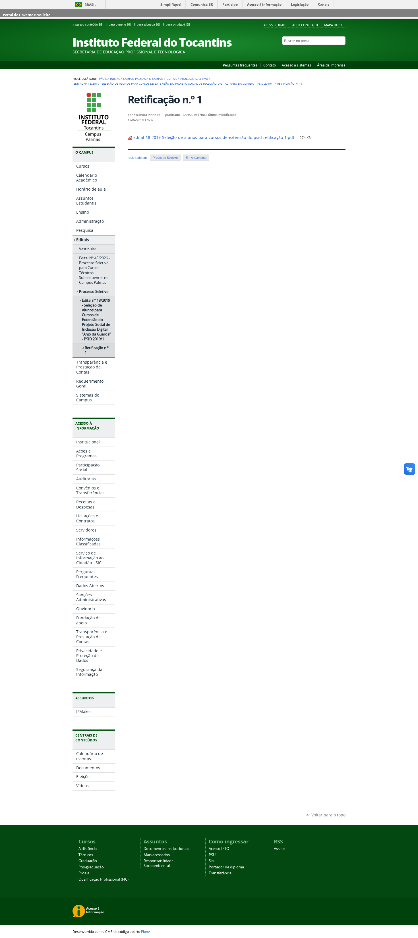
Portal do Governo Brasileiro (26, 14)
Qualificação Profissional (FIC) (103, 879)
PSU (212, 854)
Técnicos (85, 854)
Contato (269, 65)
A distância (87, 848)
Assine (279, 848)
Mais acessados (157, 854)
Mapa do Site (334, 25)
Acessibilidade (275, 25)
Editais (172, 79)
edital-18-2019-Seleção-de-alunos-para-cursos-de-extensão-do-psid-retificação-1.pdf (213, 137)
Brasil (90, 4)
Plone (145, 931)
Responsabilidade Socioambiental (158, 863)
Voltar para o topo (328, 815)
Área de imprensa (331, 65)
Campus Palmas (134, 79)
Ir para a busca (146, 24)
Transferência (220, 873)
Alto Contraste (305, 25)
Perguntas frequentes (240, 65)
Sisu (212, 860)
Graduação (87, 860)
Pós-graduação (91, 867)
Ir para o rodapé (176, 24)
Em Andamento (196, 157)
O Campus (156, 79)
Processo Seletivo (194, 79)
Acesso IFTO (219, 848)
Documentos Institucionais (166, 848)
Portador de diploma (226, 867)
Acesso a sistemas (296, 65)
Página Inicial (109, 79)
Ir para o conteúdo (87, 24)
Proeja (83, 873)
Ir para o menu (118, 24)
